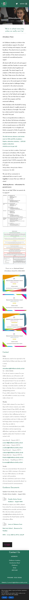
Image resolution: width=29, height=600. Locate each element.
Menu (22, 3)
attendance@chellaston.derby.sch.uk (13, 368)
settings (16, 594)
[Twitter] (17, 4)
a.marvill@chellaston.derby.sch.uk (13, 442)
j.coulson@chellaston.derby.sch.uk (13, 447)
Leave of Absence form (15, 524)
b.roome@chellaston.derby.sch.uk (13, 462)
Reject (11, 597)
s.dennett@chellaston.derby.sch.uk (13, 452)
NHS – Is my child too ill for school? (13, 534)
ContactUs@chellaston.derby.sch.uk (17, 582)
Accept (4, 597)
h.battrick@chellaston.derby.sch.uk (13, 457)
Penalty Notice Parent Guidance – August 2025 (15, 500)
